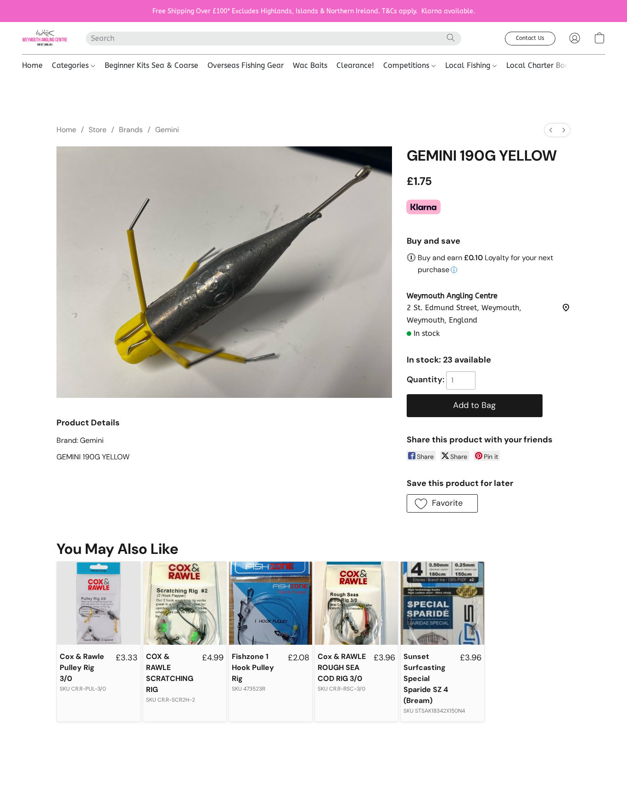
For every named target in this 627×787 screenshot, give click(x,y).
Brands (131, 129)
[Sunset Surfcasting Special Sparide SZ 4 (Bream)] (442, 603)
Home (32, 65)
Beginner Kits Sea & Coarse (151, 65)
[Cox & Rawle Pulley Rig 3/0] (98, 603)
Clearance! (355, 65)
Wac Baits (310, 65)
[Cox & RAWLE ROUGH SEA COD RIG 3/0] (356, 603)
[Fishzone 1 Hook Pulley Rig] (270, 603)
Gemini (167, 129)
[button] (44, 38)
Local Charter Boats (541, 65)
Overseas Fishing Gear (245, 65)
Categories (71, 65)
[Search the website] (451, 37)
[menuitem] (550, 130)
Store (97, 129)
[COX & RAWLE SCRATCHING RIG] (184, 603)
